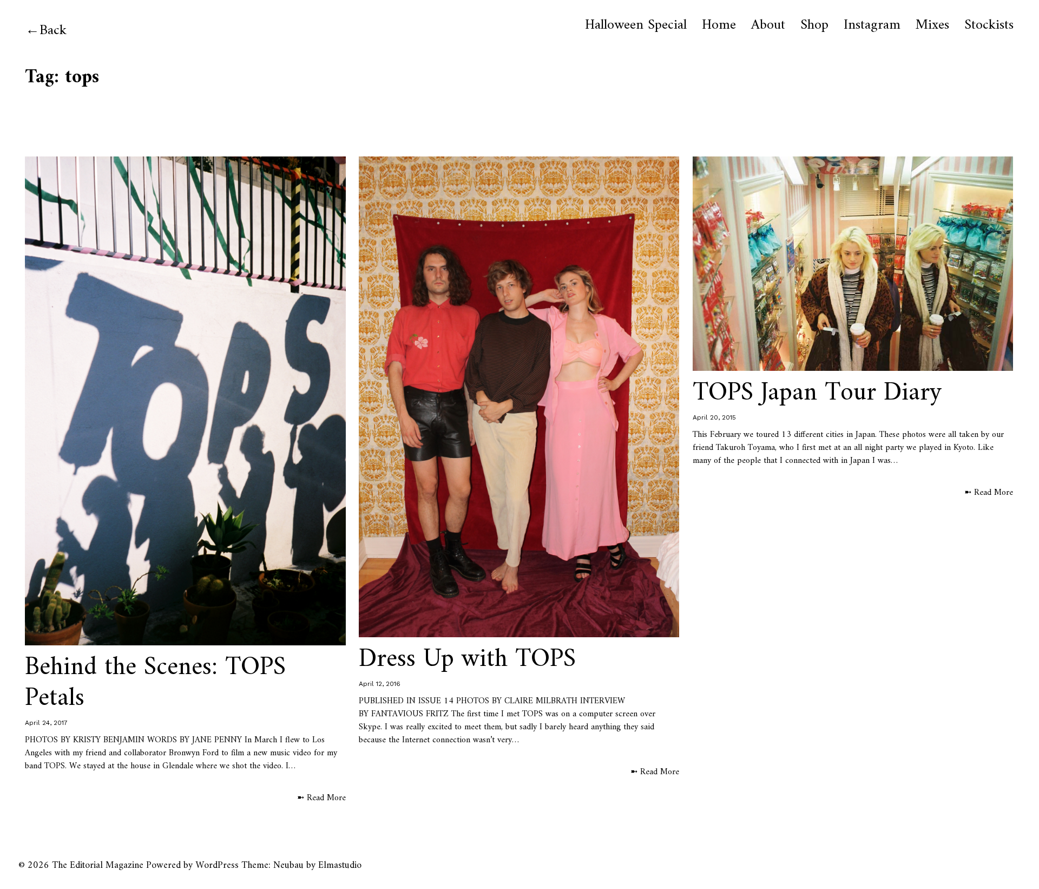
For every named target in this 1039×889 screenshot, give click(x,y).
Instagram (872, 25)
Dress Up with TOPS (467, 659)
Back (53, 30)
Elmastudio (339, 865)
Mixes (932, 25)
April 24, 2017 (46, 723)
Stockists (989, 25)
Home (719, 25)
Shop (814, 25)
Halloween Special (636, 25)
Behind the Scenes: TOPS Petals (155, 683)
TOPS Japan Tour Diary (817, 393)
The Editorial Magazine (97, 865)
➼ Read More (321, 798)
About (768, 25)
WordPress (217, 865)
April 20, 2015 (714, 417)
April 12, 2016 (379, 684)
